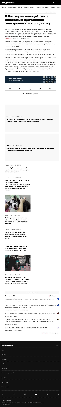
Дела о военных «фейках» (15, 7)
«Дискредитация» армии (42, 7)
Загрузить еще (32, 292)
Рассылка (4, 368)
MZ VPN (4, 377)
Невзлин (4, 7)
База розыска (5, 386)
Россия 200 (5, 382)
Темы (3, 350)
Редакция (4, 359)
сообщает (8, 38)
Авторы (4, 354)
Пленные (53, 7)
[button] (57, 2)
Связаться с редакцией (31, 93)
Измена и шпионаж (29, 7)
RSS (3, 364)
